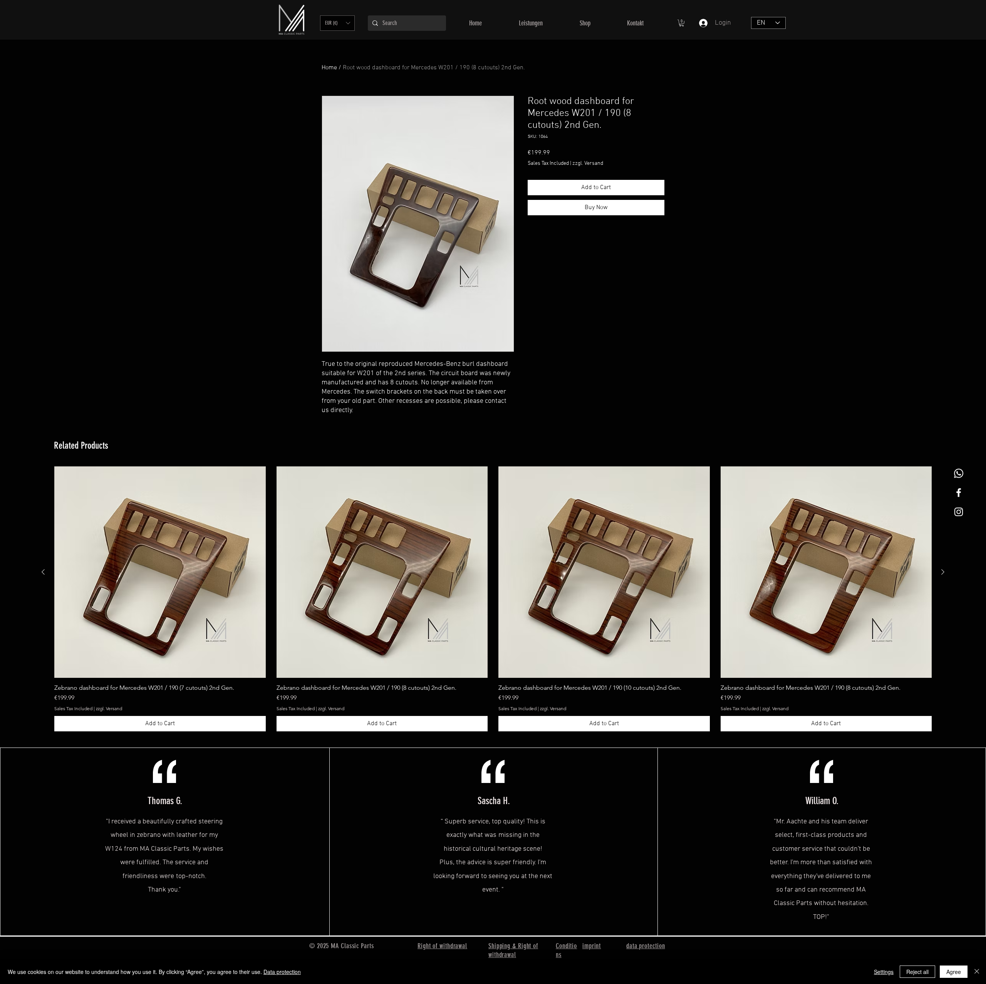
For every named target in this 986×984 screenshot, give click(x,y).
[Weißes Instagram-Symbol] (958, 512)
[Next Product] (942, 572)
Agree (953, 972)
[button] (337, 23)
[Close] (976, 972)
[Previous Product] (43, 572)
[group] (493, 599)
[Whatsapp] (958, 473)
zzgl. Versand (587, 163)
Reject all (917, 972)
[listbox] (337, 23)
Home (329, 68)
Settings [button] (884, 972)
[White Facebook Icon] (958, 492)
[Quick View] (160, 572)
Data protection (282, 972)
